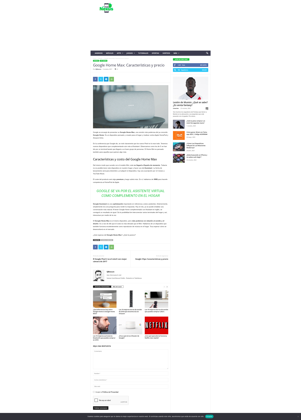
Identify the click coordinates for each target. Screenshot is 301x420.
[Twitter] (100, 79)
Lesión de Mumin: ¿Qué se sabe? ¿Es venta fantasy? (190, 104)
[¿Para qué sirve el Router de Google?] (130, 325)
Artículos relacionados (102, 287)
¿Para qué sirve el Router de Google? (129, 337)
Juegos (130, 53)
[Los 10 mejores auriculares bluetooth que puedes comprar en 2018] (105, 325)
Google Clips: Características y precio (151, 259)
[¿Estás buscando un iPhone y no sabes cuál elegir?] (179, 158)
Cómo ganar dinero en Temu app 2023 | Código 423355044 (196, 133)
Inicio (94, 58)
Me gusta (203, 65)
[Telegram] (106, 79)
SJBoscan (98, 69)
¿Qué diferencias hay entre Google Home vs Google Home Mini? (104, 311)
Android (99, 53)
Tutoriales (143, 53)
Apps (119, 53)
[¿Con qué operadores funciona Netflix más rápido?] (156, 325)
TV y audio (104, 61)
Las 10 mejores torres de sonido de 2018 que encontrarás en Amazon (130, 311)
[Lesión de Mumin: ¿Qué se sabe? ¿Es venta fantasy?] (190, 88)
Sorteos (166, 53)
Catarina (176, 108)
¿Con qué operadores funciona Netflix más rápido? (156, 337)
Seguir (204, 70)
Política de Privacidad (110, 392)
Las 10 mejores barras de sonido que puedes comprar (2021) (156, 310)
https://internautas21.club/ (114, 275)
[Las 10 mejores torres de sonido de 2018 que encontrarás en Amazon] (130, 299)
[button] (207, 53)
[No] (298, 416)
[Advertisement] (151, 32)
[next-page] (167, 287)
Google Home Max (107, 240)
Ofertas (155, 53)
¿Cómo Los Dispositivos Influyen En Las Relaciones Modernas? (195, 145)
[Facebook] (95, 79)
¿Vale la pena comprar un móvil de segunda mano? (195, 122)
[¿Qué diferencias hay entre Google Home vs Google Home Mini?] (105, 299)
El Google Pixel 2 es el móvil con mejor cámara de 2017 (110, 260)
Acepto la (106, 392)
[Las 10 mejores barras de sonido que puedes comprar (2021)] (156, 299)
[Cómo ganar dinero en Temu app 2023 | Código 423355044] (179, 135)
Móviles (109, 53)
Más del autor (117, 287)
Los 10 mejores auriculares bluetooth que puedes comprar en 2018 (104, 338)
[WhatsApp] (111, 79)
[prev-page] (164, 287)
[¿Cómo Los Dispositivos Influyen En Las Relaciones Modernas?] (179, 146)
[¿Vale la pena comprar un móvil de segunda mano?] (179, 124)
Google (100, 58)
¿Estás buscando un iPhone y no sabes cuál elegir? (196, 156)
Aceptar (209, 416)
